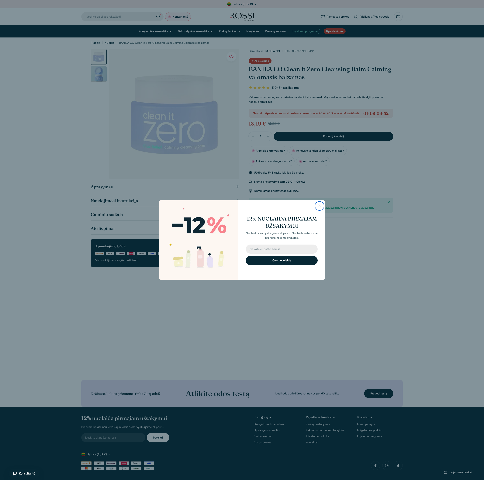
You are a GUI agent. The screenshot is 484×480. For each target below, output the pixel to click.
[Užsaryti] (319, 206)
